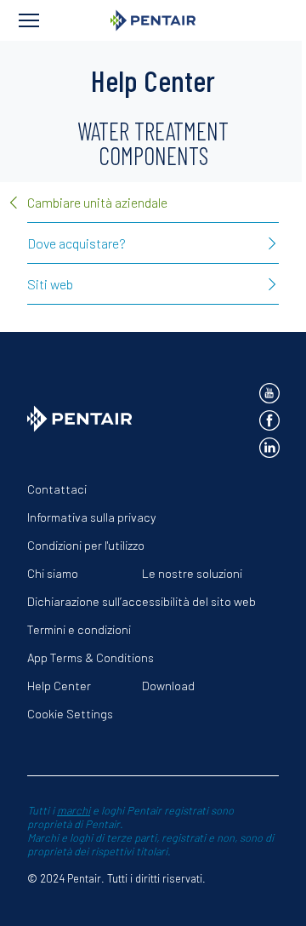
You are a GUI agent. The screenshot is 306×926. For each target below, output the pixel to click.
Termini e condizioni (79, 629)
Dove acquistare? (76, 243)
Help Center (59, 685)
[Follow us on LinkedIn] (269, 447)
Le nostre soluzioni (192, 573)
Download (168, 685)
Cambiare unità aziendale (97, 202)
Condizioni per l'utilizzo (85, 545)
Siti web (50, 284)
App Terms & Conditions (90, 657)
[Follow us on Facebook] (269, 420)
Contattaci (57, 489)
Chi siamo (52, 573)
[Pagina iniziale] (153, 20)
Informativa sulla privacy (91, 517)
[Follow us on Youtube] (269, 393)
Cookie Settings (70, 713)
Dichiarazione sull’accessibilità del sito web (141, 601)
